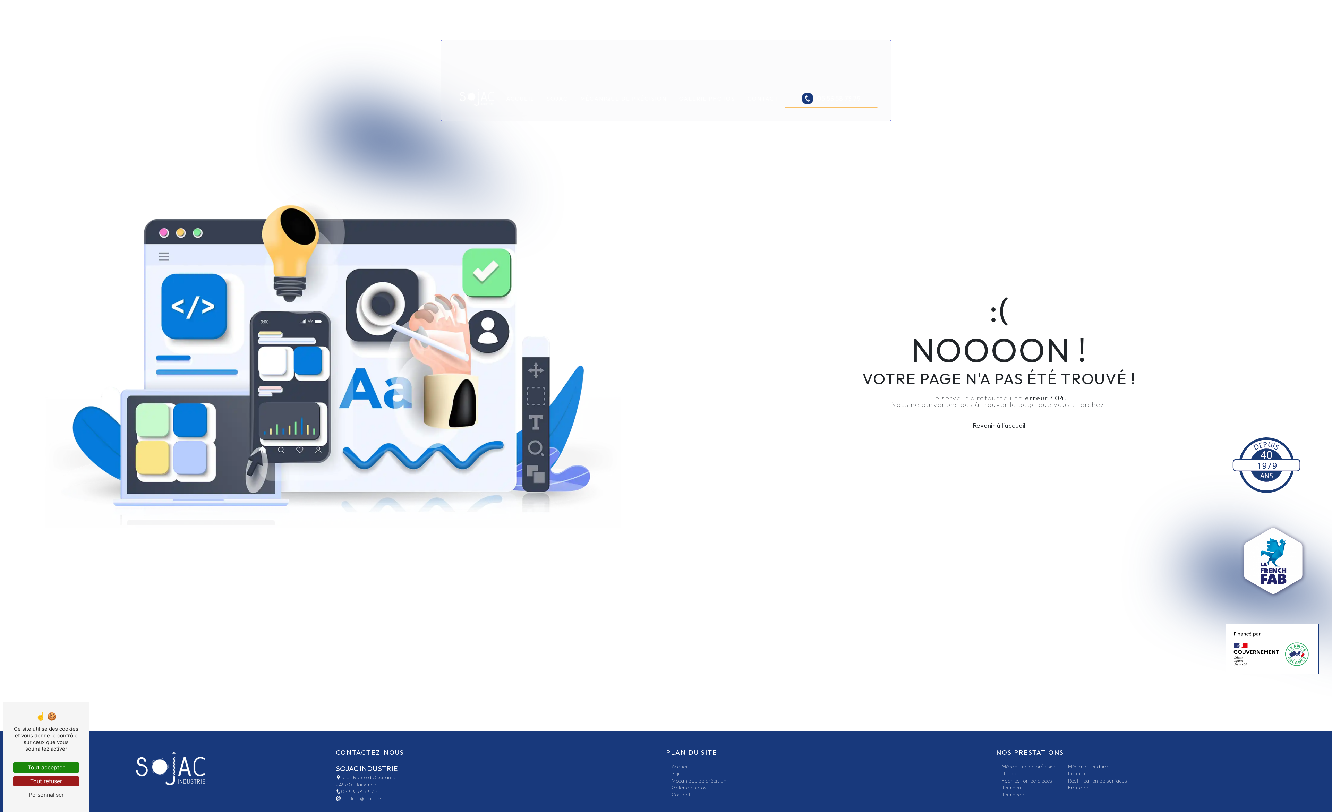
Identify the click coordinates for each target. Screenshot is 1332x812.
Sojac (557, 98)
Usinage (1011, 773)
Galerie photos (707, 98)
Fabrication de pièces (1027, 781)
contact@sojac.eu (362, 798)
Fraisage (1078, 788)
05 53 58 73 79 (839, 98)
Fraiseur (1078, 773)
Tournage (1013, 795)
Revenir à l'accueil (999, 425)
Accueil (520, 98)
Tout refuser (46, 781)
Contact (763, 98)
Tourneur (1013, 788)
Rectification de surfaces (1097, 781)
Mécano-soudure (1088, 766)
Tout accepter (46, 767)
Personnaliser (46, 794)
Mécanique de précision (623, 98)
